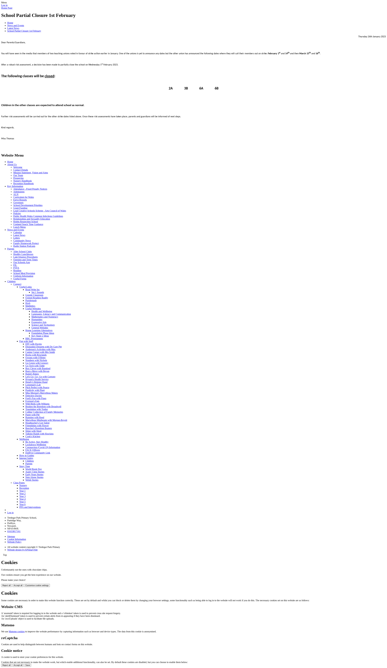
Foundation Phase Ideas (42, 333)
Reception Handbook (23, 183)
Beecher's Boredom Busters (38, 428)
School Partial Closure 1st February (24, 31)
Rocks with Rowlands (36, 355)
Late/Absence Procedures (25, 257)
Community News (22, 240)
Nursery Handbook (22, 181)
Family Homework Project (26, 243)
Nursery (23, 485)
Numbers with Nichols (36, 360)
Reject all (6, 585)
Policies (17, 213)
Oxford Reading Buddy (36, 297)
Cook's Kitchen (32, 436)
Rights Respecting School (25, 221)
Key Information (15, 186)
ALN (15, 194)
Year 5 (22, 501)
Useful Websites (33, 308)
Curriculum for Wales (23, 197)
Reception (24, 488)
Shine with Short (33, 431)
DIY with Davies (33, 344)
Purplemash (31, 300)
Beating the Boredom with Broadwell (43, 406)
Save (27, 665)
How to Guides (26, 455)
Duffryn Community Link (37, 452)
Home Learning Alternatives (38, 330)
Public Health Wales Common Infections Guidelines (38, 216)
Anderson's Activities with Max (40, 349)
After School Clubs (22, 251)
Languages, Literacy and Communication (51, 314)
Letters (16, 238)
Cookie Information (16, 539)
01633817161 (14, 531)
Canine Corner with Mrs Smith (40, 352)
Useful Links (25, 287)
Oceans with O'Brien (35, 357)
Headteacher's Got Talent (37, 423)
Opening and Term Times (25, 259)
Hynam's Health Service (37, 379)
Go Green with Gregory (36, 363)
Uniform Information (23, 276)
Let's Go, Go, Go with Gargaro (40, 376)
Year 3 (22, 496)
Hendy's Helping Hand (36, 382)
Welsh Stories (31, 480)
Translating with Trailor (36, 409)
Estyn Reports (20, 200)
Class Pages (19, 482)
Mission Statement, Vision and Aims (30, 172)
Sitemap (11, 536)
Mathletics (30, 306)
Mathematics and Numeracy (44, 316)
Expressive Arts (38, 322)
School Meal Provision (24, 273)
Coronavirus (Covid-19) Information (42, 447)
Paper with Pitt (32, 414)
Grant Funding (20, 208)
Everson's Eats (32, 401)
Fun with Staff (26, 341)
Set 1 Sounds (37, 292)
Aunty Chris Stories (34, 472)
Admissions (18, 191)
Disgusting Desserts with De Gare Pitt (43, 346)
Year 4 (22, 499)
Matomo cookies (17, 631)
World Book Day (33, 469)
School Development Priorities (27, 205)
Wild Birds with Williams (37, 404)
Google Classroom (34, 295)
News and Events (15, 25)
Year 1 (22, 491)
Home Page (6, 8)
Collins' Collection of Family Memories (44, 412)
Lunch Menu (19, 227)
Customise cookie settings (37, 585)
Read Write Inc (32, 289)
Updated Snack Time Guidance (28, 224)
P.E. (15, 265)
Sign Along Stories (34, 477)
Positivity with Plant (35, 390)
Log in (4, 5)
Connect (17, 284)
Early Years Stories (34, 474)
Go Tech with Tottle (35, 365)
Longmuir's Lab (33, 384)
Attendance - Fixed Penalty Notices (30, 189)
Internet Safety (26, 458)
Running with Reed (34, 417)
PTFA (16, 268)
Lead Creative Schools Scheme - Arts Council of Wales (39, 210)
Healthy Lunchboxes (23, 254)
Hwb (27, 303)
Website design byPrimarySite (22, 549)
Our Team (18, 175)
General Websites (39, 327)
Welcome (17, 167)
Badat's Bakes (32, 374)
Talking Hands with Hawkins (39, 433)
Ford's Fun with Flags (35, 398)
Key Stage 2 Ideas (40, 336)
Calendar (17, 232)
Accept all (18, 585)
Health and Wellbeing (41, 311)
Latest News (13, 28)
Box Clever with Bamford (37, 368)
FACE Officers (32, 450)
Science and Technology (43, 325)
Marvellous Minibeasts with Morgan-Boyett (46, 420)
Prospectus (18, 178)
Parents (10, 248)
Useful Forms (19, 278)
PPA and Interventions (30, 507)
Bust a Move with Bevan (37, 371)
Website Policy (14, 542)
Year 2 (22, 493)
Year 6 (22, 504)
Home (10, 22)
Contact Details (20, 170)
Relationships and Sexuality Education (31, 219)
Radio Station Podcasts (24, 246)
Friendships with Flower (37, 425)
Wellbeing (24, 439)
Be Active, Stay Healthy (37, 442)
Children (11, 281)
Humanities (36, 319)
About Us (12, 164)
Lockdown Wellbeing (35, 444)
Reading (17, 270)
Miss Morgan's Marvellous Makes (41, 393)
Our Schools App (21, 262)
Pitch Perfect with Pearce (37, 387)
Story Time (24, 466)
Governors (18, 202)
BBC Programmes (34, 338)
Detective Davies (33, 395)
